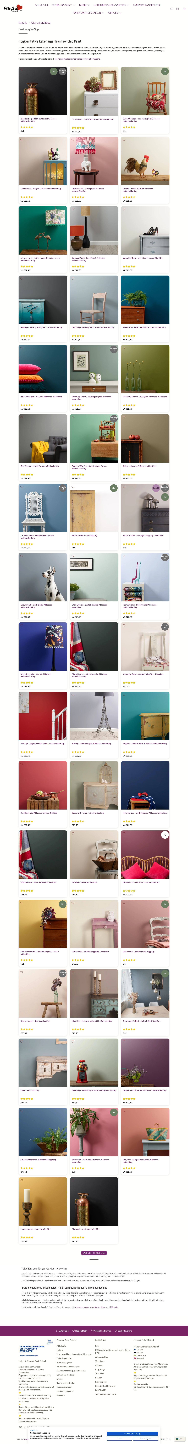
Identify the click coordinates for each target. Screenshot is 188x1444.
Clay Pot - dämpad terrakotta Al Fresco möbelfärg (140, 1160)
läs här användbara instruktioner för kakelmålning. (78, 59)
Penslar (98, 1378)
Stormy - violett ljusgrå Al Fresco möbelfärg (91, 743)
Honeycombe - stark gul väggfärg (36, 1229)
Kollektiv (61, 1395)
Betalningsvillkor (64, 1358)
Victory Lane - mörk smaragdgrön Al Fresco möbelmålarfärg (40, 259)
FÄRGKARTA (100, 1390)
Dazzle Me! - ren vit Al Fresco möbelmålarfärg (92, 119)
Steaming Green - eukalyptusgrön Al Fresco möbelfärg (91, 397)
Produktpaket (101, 1382)
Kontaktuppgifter (64, 1362)
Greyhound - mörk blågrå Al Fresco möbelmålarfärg (36, 605)
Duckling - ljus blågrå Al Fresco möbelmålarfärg (93, 327)
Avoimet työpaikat (65, 1391)
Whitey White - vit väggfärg (84, 535)
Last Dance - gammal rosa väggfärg (138, 951)
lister (103, 1307)
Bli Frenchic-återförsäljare (68, 1366)
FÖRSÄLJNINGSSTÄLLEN (87, 12)
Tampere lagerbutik (65, 1383)
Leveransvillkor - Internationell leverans (74, 1354)
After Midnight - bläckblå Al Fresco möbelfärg (41, 396)
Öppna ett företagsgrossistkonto (71, 1371)
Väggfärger (100, 1361)
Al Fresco (99, 1365)
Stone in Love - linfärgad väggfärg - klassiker (143, 535)
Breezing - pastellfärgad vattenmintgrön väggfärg (94, 1090)
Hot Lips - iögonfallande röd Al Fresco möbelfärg (42, 743)
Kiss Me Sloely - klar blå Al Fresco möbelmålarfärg (36, 675)
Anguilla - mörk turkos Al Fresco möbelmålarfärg (145, 743)
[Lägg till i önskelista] (22, 70)
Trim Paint (99, 1373)
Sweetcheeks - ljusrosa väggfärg (35, 1021)
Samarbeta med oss (65, 1375)
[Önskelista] (181, 9)
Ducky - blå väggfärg (30, 1090)
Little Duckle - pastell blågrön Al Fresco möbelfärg (89, 605)
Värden (60, 1379)
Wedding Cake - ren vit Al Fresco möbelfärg (143, 258)
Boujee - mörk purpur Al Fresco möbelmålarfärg (144, 1090)
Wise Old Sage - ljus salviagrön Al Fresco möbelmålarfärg (141, 119)
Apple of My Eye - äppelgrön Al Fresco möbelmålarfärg (89, 467)
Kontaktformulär (141, 1384)
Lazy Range (100, 1369)
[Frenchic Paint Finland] (14, 9)
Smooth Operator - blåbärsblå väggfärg (38, 1159)
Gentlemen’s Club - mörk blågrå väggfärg (141, 1021)
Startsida (23, 23)
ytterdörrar (95, 1307)
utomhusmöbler (82, 1307)
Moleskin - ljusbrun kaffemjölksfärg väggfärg (92, 1021)
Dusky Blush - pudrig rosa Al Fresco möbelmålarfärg (88, 189)
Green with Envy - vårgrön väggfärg (88, 813)
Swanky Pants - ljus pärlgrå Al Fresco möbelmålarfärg (88, 259)
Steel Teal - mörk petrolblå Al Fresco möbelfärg (144, 327)
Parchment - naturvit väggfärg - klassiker (90, 951)
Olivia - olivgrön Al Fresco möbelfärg (139, 466)
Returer (60, 1350)
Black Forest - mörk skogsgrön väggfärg (38, 882)
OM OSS (113, 12)
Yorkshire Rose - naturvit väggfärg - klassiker (143, 674)
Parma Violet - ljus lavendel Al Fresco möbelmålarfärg (139, 605)
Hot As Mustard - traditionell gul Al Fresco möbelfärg (40, 952)
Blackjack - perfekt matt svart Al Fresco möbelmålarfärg (39, 119)
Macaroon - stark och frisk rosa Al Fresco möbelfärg (90, 1160)
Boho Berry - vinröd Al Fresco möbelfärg (141, 882)
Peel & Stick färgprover (105, 1386)
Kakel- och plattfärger (41, 23)
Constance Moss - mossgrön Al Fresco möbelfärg (145, 396)
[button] (27, 127)
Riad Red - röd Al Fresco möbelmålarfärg (39, 813)
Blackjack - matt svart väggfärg (86, 1229)
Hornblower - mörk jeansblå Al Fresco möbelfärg (145, 813)
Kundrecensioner (64, 1387)
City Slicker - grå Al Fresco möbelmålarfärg (40, 466)
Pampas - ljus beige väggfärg (84, 882)
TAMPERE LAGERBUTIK (146, 5)
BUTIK (83, 5)
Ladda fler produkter (94, 1253)
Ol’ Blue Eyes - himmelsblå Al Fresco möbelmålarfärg (37, 536)
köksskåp (114, 1307)
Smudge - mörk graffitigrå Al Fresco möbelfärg (41, 327)
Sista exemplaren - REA (105, 1394)
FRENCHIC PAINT (62, 5)
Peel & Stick (41, 5)
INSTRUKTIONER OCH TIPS (110, 5)
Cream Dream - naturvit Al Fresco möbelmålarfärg (138, 189)
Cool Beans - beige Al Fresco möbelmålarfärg (41, 188)
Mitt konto (61, 1346)
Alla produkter (101, 1357)
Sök (96, 1346)
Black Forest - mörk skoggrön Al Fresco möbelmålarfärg (89, 675)
